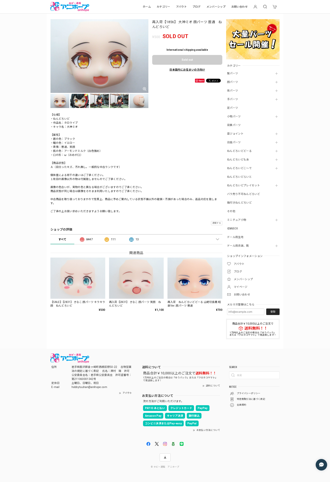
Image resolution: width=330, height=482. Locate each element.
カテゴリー (163, 6)
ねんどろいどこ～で (239, 168)
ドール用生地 (235, 237)
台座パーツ (234, 142)
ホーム (147, 6)
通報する (216, 223)
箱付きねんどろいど (239, 202)
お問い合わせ (239, 6)
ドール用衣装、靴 (238, 245)
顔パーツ (232, 81)
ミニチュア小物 (236, 219)
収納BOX (232, 228)
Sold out (187, 59)
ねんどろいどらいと (239, 176)
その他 (231, 211)
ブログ (196, 6)
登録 (272, 311)
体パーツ (232, 90)
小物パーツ (234, 116)
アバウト (181, 6)
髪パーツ (232, 73)
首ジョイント (235, 133)
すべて (62, 239)
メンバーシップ (216, 6)
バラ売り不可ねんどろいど (243, 194)
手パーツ (232, 99)
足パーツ (232, 107)
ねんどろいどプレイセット (243, 185)
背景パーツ (234, 125)
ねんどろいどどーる (239, 150)
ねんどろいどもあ (238, 159)
